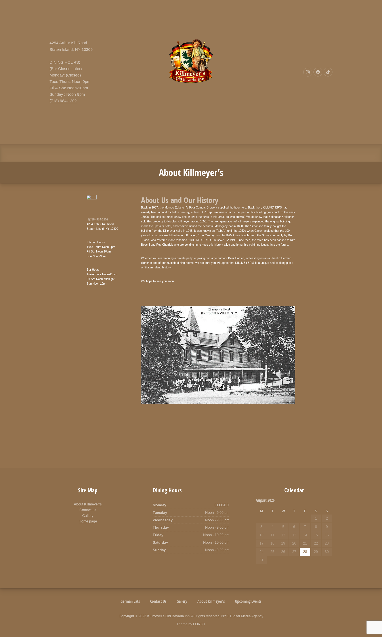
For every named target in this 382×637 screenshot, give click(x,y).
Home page (88, 521)
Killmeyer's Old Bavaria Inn (168, 616)
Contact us (87, 510)
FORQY (199, 624)
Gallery (88, 516)
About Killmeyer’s (88, 504)
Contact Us (158, 601)
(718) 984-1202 (63, 101)
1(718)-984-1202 (97, 219)
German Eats (130, 601)
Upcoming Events (248, 601)
